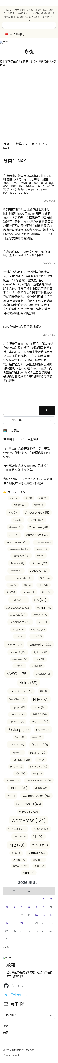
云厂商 (30, 144)
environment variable (19, 578)
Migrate (19, 666)
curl (40, 555)
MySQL (17, 674)
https (18, 629)
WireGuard (28, 811)
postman (43, 729)
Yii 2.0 (40, 845)
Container (21, 556)
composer (37, 535)
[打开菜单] (2, 134)
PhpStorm (40, 721)
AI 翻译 (20, 504)
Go (40, 599)
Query (19, 737)
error (45, 578)
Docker (39, 563)
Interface (38, 629)
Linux (40, 659)
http (43, 622)
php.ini (39, 707)
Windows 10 (28, 803)
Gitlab (46, 592)
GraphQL (17, 614)
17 (7, 923)
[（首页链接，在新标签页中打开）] (4, 42)
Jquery (19, 636)
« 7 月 (6, 947)
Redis (40, 744)
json (37, 636)
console (42, 549)
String (37, 773)
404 (28, 498)
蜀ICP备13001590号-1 (27, 1050)
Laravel (14, 644)
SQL (20, 773)
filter (43, 585)
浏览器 (39, 866)
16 (51, 915)
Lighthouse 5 (19, 659)
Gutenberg (20, 622)
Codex (14, 535)
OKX (44, 691)
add (43, 498)
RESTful (37, 752)
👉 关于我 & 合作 (14, 492)
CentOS (37, 520)
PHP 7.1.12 (17, 714)
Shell (41, 759)
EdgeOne (39, 570)
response (17, 752)
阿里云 (42, 144)
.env (14, 498)
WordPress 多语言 (17, 829)
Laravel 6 (40, 644)
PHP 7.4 (39, 714)
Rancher (16, 744)
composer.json (16, 542)
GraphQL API (40, 614)
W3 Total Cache (36, 796)
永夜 (29, 51)
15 (43, 915)
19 (21, 923)
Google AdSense (17, 607)
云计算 (17, 144)
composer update (19, 549)
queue (37, 737)
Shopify (16, 766)
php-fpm (18, 707)
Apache (39, 505)
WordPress (28, 820)
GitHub (29, 592)
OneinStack (17, 699)
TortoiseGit (12, 780)
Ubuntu (18, 788)
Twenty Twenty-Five (39, 780)
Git (10, 592)
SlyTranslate (38, 766)
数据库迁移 (20, 866)
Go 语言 (44, 607)
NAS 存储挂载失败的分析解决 (22, 326)
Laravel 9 (18, 652)
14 (36, 915)
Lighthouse (40, 652)
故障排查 (38, 860)
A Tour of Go (37, 512)
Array (13, 512)
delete (17, 563)
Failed (13, 585)
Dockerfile (16, 570)
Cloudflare (38, 527)
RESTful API (21, 759)
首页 (6, 144)
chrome (15, 527)
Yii (38, 836)
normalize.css (21, 691)
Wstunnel (20, 836)
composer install (43, 542)
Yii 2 (16, 845)
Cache (17, 520)
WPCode (41, 829)
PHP (40, 699)
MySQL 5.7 (43, 673)
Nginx (28, 682)
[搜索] (47, 410)
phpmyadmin (16, 721)
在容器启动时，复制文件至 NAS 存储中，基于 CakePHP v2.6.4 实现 (26, 253)
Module (37, 665)
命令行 (16, 853)
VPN (11, 795)
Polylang (18, 729)
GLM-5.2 (19, 600)
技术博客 (19, 860)
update (41, 787)
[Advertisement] (29, 99)
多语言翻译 (37, 853)
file (27, 585)
